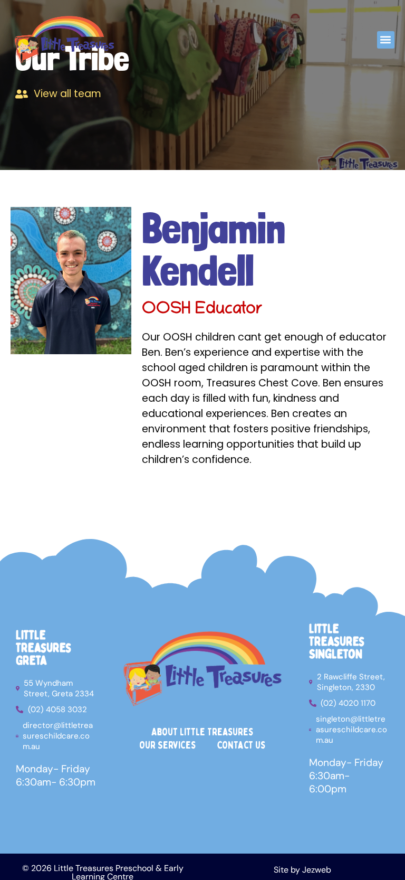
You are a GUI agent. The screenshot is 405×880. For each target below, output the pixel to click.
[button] (385, 40)
